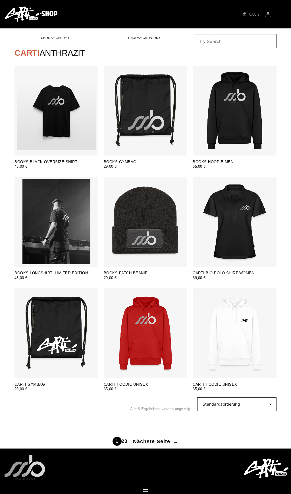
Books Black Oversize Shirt (45, 162)
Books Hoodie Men (213, 162)
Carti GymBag (29, 385)
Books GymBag (120, 162)
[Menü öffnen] (145, 490)
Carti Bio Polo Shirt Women (223, 273)
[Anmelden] (267, 14)
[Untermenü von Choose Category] (165, 38)
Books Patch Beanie (126, 273)
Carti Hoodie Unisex (126, 385)
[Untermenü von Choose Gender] (74, 38)
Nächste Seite (155, 441)
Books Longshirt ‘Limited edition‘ (51, 273)
